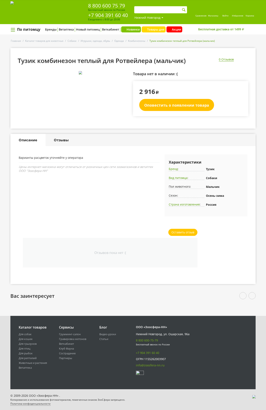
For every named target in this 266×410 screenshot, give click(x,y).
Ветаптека (66, 29)
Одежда (119, 41)
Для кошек (26, 339)
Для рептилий (28, 358)
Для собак (25, 334)
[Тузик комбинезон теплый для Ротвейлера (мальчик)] (80, 72)
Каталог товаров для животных (44, 41)
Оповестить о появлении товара (176, 105)
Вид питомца (178, 178)
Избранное (237, 15)
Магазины (213, 15)
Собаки (72, 41)
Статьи (103, 339)
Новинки (133, 29)
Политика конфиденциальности (30, 403)
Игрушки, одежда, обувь (95, 41)
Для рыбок (26, 353)
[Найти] (183, 10)
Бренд (173, 169)
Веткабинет (110, 29)
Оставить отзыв (182, 232)
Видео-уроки (107, 334)
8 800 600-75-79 (147, 340)
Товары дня (155, 29)
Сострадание (67, 353)
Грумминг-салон (70, 334)
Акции (176, 29)
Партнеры (65, 358)
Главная (16, 41)
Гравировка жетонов (72, 339)
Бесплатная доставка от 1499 (221, 29)
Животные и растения (33, 363)
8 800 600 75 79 (106, 5)
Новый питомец (88, 29)
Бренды (51, 29)
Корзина (250, 15)
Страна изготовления (184, 204)
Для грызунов (28, 344)
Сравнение (201, 15)
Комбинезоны (136, 41)
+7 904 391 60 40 (108, 15)
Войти (225, 15)
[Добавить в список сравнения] (125, 82)
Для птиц (24, 348)
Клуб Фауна (66, 348)
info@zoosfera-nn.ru (150, 365)
